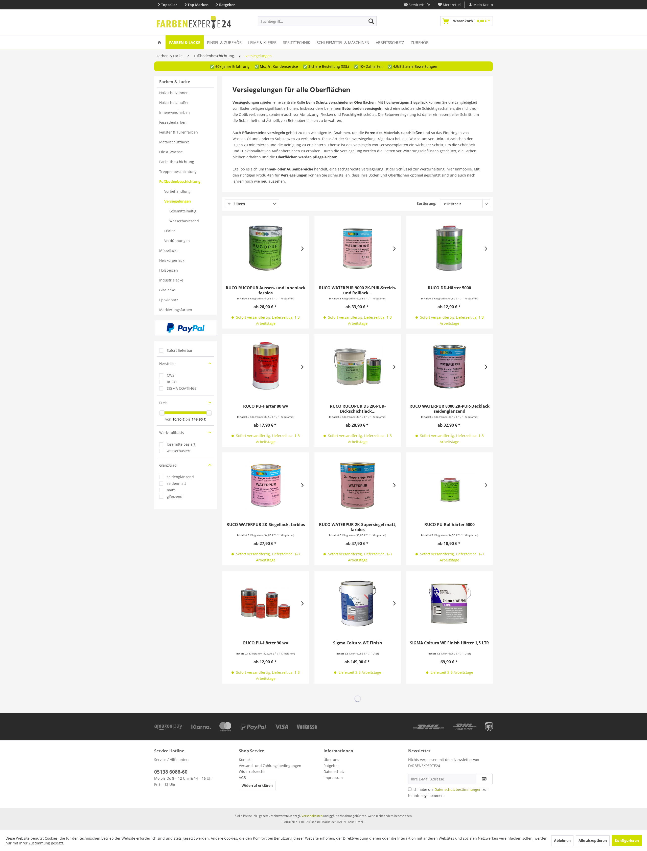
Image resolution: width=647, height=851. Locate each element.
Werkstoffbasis (171, 432)
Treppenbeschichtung (178, 171)
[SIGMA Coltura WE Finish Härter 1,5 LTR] (449, 603)
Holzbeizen (168, 270)
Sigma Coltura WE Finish (357, 643)
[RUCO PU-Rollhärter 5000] (449, 484)
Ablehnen (562, 840)
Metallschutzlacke (174, 142)
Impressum (333, 777)
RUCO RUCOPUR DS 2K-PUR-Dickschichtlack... (358, 409)
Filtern (239, 203)
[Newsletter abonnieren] (484, 779)
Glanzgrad (168, 465)
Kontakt (245, 759)
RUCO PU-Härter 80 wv (265, 406)
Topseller (169, 4)
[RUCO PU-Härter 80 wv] (265, 366)
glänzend (174, 496)
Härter (169, 230)
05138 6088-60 (171, 772)
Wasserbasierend (184, 221)
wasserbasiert (179, 450)
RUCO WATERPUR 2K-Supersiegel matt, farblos (358, 527)
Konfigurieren (627, 840)
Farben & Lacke (174, 81)
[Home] (159, 42)
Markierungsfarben (175, 309)
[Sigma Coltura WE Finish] (357, 603)
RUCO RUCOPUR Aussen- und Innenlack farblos (266, 290)
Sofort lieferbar (180, 350)
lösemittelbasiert (181, 444)
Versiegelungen (177, 201)
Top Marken (198, 4)
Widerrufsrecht (252, 771)
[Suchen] (371, 21)
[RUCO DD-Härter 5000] (449, 248)
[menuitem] (449, 5)
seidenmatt (176, 483)
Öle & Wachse (171, 151)
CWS (170, 375)
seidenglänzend (180, 476)
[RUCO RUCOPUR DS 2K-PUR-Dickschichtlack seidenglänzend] (357, 366)
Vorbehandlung (177, 191)
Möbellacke (168, 250)
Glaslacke (167, 290)
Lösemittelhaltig (182, 211)
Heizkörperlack (171, 260)
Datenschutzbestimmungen (457, 789)
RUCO (172, 381)
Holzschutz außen (174, 102)
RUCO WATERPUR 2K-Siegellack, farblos (265, 524)
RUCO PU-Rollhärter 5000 (449, 524)
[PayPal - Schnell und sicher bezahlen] (185, 328)
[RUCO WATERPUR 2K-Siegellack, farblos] (265, 484)
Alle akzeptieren (593, 840)
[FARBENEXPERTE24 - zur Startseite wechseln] (194, 22)
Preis (163, 402)
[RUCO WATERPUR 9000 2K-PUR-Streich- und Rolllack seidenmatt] (357, 248)
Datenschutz (334, 771)
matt (171, 490)
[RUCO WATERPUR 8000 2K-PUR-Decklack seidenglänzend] (449, 366)
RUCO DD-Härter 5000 (449, 288)
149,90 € (199, 419)
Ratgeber (227, 4)
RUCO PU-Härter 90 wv (265, 643)
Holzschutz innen (174, 92)
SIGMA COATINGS (182, 388)
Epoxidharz (168, 299)
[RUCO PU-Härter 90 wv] (265, 603)
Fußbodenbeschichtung (179, 181)
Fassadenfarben (173, 122)
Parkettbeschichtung (176, 161)
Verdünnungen (177, 240)
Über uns (331, 759)
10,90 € (179, 419)
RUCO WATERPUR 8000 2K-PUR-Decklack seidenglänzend (449, 409)
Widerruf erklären (257, 785)
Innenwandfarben (174, 112)
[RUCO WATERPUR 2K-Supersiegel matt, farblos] (357, 484)
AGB (242, 777)
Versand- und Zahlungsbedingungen (270, 765)
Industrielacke (171, 280)
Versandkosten (312, 816)
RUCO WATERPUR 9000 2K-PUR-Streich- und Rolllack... (357, 290)
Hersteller (167, 363)
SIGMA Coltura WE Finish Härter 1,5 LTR (449, 643)
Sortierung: (426, 203)
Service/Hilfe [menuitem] (419, 4)
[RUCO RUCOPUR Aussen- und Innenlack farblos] (265, 248)
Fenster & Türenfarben (178, 132)
